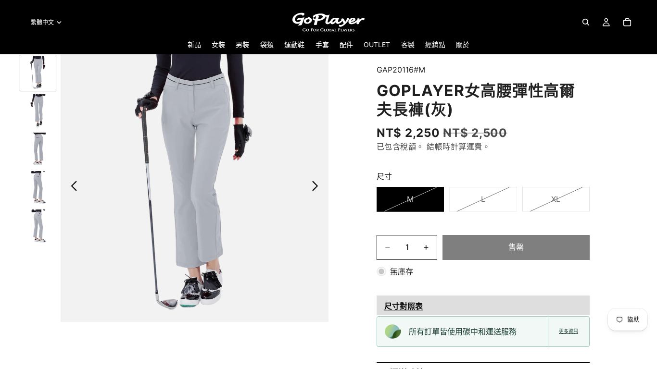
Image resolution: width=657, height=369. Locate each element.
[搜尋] (585, 22)
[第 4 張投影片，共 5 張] (38, 188)
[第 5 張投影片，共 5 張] (38, 226)
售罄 (516, 247)
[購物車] (627, 22)
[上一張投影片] (71, 187)
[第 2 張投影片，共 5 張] (38, 111)
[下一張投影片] (317, 187)
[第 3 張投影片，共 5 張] (38, 150)
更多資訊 (568, 331)
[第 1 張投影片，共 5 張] (38, 73)
